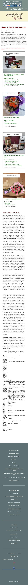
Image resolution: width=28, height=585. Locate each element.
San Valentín (14, 543)
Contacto (14, 33)
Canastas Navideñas (14, 502)
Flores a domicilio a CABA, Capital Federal (14, 469)
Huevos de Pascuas (14, 515)
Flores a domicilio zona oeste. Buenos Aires (14, 474)
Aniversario (14, 524)
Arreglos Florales (14, 450)
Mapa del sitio (14, 556)
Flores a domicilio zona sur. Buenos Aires (14, 477)
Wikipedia (5, 378)
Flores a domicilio (14, 466)
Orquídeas (14, 459)
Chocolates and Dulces (14, 508)
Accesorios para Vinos (14, 505)
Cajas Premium (14, 499)
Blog (14, 9)
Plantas (14, 462)
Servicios (14, 28)
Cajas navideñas (14, 14)
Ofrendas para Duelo (14, 456)
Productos (14, 19)
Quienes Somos (14, 23)
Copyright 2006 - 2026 (14, 581)
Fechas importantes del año (14, 531)
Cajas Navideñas (14, 490)
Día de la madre (14, 527)
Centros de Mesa (14, 453)
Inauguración (14, 534)
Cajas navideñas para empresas (14, 496)
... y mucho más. (12, 85)
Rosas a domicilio (14, 480)
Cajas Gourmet (14, 493)
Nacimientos (14, 537)
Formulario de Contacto (14, 553)
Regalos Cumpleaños (14, 540)
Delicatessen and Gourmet (14, 512)
